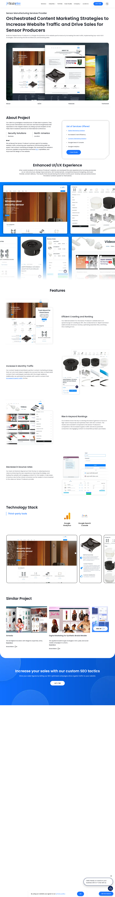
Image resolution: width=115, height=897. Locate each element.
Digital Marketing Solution (76, 131)
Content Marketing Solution (77, 139)
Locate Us (85, 4)
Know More (10, 647)
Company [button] (77, 4)
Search (107, 3)
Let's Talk (98, 4)
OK (80, 894)
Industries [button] (52, 4)
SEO (37, 149)
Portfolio (60, 4)
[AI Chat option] (110, 888)
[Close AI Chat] (111, 876)
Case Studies (68, 4)
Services (43, 4)
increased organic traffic (14, 378)
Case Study (74, 152)
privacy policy (60, 894)
